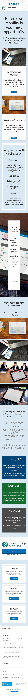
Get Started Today (15, 551)
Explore (15, 578)
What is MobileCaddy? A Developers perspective (11, 657)
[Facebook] (9, 4)
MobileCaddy (6, 666)
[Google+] (14, 4)
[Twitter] (11, 4)
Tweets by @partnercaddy (8, 630)
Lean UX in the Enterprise (9, 643)
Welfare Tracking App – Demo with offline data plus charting (13, 639)
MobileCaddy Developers (9, 669)
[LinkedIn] (16, 4)
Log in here (18, 554)
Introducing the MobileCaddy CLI (11, 652)
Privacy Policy (9, 689)
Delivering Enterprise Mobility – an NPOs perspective (13, 648)
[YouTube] (18, 4)
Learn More (14, 92)
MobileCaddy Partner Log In (9, 671)
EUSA (15, 689)
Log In (14, 618)
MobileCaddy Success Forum (9, 674)
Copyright (20, 689)
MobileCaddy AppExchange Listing (11, 677)
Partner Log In (14, 1)
